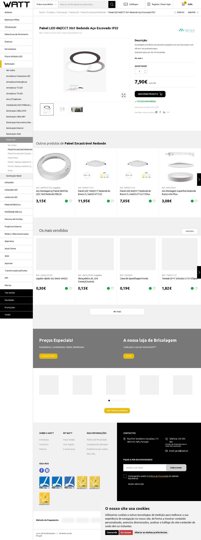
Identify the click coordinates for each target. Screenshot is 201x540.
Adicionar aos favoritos (145, 107)
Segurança (9, 241)
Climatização (10, 27)
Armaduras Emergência (16, 82)
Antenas (8, 12)
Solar (7, 256)
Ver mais (117, 312)
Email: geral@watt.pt (178, 451)
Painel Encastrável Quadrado (20, 154)
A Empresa (44, 440)
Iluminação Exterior (15, 128)
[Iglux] (187, 30)
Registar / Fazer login (161, 4)
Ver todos (10, 70)
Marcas (8, 285)
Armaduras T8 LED (14, 94)
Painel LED (11, 140)
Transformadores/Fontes (16, 271)
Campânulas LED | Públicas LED (19, 105)
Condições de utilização (97, 444)
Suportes (9, 263)
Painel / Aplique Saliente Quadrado (20, 166)
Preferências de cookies (97, 449)
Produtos (51, 12)
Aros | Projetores (13, 99)
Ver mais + (139, 58)
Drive (10, 170)
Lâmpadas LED (11, 190)
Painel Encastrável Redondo (20, 149)
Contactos (43, 444)
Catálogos (133, 4)
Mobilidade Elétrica (13, 212)
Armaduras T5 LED (14, 88)
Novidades (9, 300)
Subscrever (176, 467)
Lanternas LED (11, 197)
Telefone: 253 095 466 (177, 440)
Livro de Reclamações (45, 533)
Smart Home (10, 249)
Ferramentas (10, 49)
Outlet (8, 315)
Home (42, 12)
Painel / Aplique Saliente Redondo (20, 162)
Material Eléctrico (13, 205)
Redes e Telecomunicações (17, 234)
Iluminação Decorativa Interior (19, 122)
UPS (6, 278)
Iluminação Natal (13, 176)
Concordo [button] (112, 532)
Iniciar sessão (69, 440)
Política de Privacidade (97, 440)
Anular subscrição (136, 484)
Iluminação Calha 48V (15, 117)
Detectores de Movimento (16, 34)
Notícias (42, 449)
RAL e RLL (91, 454)
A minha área (69, 449)
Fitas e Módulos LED (13, 56)
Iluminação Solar (13, 134)
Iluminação (9, 64)
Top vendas (10, 293)
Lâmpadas (9, 182)
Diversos (8, 42)
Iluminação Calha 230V (16, 111)
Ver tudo (190, 231)
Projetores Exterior (13, 227)
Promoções (10, 307)
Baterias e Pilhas (12, 20)
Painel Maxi (13, 158)
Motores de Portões (14, 219)
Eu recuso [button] (126, 532)
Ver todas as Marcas (117, 411)
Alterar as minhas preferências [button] (151, 532)
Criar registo (68, 444)
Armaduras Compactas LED (18, 76)
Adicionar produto (148, 94)
